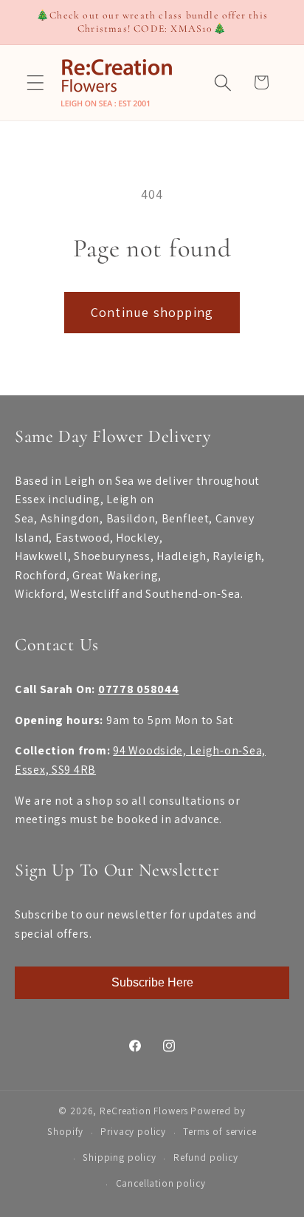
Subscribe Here (152, 982)
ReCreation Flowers (144, 1111)
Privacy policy (133, 1131)
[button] (35, 82)
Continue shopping (152, 312)
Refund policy (205, 1157)
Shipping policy (119, 1157)
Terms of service (219, 1131)
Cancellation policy (161, 1183)
